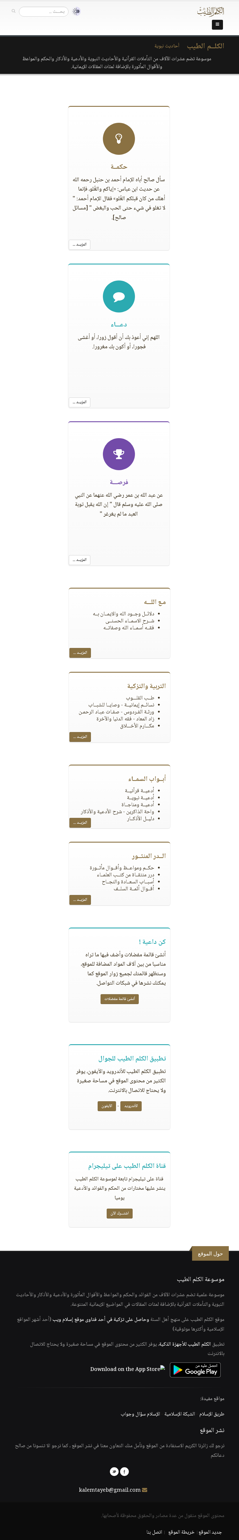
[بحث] (13, 11)
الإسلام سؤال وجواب (140, 1414)
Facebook (124, 1471)
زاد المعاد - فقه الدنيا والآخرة (125, 719)
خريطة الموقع (181, 1532)
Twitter (114, 1471)
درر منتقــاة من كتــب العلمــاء (125, 875)
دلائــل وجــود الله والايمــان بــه (123, 614)
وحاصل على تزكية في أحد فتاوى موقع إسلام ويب (100, 1319)
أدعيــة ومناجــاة (138, 805)
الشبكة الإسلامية (179, 1414)
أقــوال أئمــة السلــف (134, 889)
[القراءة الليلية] (74, 11)
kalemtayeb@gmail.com (110, 1490)
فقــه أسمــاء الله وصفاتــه (128, 628)
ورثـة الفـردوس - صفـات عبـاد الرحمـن (116, 712)
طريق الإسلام (211, 1414)
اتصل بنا (154, 1532)
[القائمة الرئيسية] (217, 25)
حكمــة (118, 167)
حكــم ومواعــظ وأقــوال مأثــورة (122, 868)
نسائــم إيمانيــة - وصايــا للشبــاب (121, 705)
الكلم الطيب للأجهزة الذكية (185, 1344)
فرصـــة (119, 483)
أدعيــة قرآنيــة (139, 791)
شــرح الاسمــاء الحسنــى (130, 621)
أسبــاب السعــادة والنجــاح (128, 882)
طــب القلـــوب (140, 698)
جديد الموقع (210, 1532)
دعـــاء (118, 325)
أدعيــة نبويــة (140, 798)
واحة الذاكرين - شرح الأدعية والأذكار (117, 812)
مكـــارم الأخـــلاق (137, 726)
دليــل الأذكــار (140, 819)
